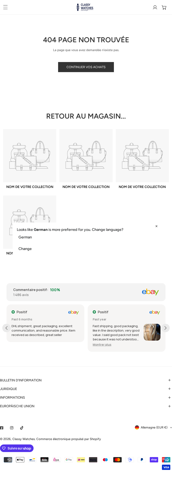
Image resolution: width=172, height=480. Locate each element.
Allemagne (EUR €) (154, 427)
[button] (164, 7)
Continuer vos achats (86, 67)
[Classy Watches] (85, 7)
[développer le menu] (5, 7)
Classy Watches (23, 439)
